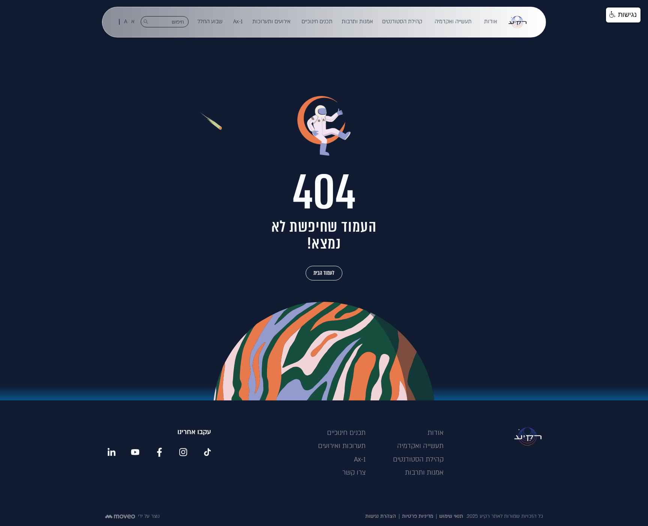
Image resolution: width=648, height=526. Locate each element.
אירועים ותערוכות (271, 21)
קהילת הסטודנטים (402, 21)
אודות (490, 21)
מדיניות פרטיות (417, 516)
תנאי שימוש (451, 516)
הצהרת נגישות (380, 516)
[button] (491, 21)
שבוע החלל (210, 21)
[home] (518, 22)
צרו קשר (354, 472)
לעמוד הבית (324, 273)
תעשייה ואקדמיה (453, 21)
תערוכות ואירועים (342, 446)
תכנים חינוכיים (317, 21)
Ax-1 (238, 21)
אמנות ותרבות (357, 21)
